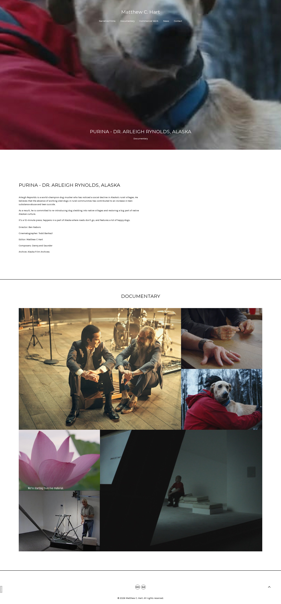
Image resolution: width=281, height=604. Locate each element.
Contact (178, 21)
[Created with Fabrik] (1, 589)
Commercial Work (148, 21)
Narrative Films (107, 21)
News (166, 21)
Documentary (127, 21)
